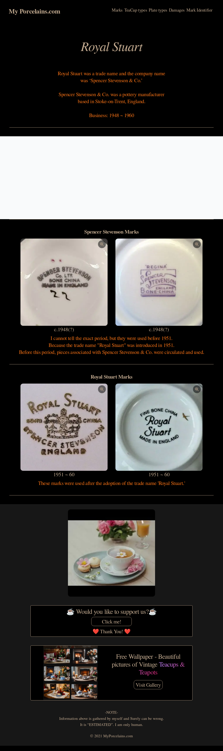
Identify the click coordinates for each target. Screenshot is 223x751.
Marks (117, 10)
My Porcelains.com (34, 11)
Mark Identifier (199, 10)
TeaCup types (135, 10)
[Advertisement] (111, 177)
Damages (177, 10)
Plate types (158, 10)
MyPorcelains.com (118, 735)
